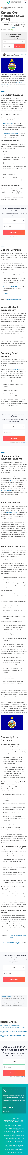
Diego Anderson (16, 54)
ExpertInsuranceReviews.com (10, 1120)
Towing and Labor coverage (10, 286)
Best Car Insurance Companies (10, 7)
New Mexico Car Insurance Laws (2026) (12, 943)
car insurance (12, 480)
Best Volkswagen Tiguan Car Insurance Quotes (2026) (13, 1036)
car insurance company (12, 512)
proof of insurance (17, 369)
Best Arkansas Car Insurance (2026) (10, 1025)
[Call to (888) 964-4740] (25, 2)
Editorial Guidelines (6, 996)
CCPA (21, 1123)
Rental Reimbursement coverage (12, 293)
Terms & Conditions (14, 1123)
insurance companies (6, 490)
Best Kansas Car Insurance (14, 299)
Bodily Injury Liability (8, 123)
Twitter (12, 1107)
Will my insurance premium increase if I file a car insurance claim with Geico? (13, 1028)
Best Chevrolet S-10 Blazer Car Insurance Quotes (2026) (13, 1032)
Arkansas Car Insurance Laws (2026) (18, 936)
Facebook (10, 1107)
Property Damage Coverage (10, 133)
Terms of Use (23, 50)
